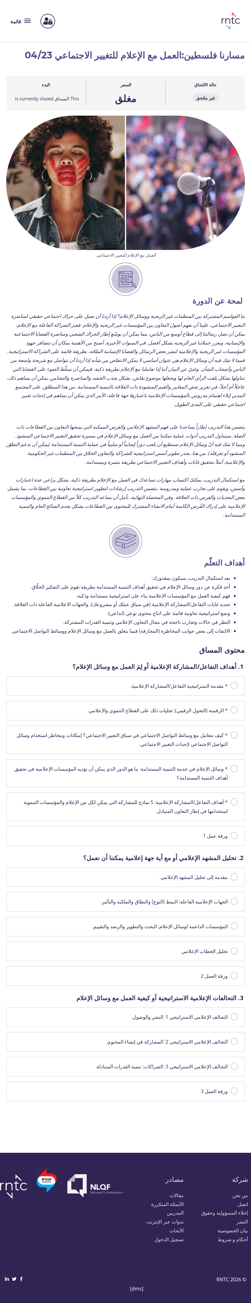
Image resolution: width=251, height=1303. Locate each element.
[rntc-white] (16, 1186)
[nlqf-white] (94, 1185)
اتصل (243, 1204)
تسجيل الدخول (169, 1239)
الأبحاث (176, 1230)
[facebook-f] (22, 1279)
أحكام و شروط (233, 1239)
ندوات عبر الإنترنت (165, 1221)
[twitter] (15, 1279)
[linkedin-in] (8, 1279)
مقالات (177, 1195)
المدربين (175, 1212)
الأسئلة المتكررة (167, 1204)
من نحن (240, 1195)
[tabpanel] (125, 375)
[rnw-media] (47, 1184)
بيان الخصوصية (233, 1230)
